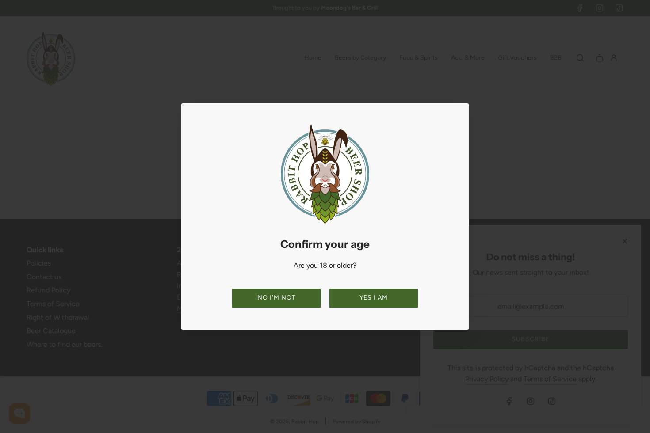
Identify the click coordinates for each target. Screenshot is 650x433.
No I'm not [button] (276, 297)
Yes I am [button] (373, 297)
